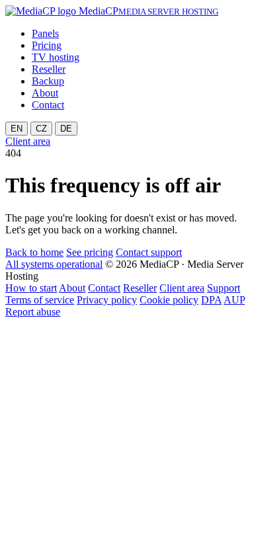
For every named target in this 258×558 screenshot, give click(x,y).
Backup (48, 81)
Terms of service (39, 299)
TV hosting (55, 57)
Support (223, 288)
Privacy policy (107, 299)
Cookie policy (169, 299)
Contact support (149, 252)
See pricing (89, 252)
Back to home (34, 252)
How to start (31, 288)
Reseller (48, 69)
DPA (211, 299)
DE (66, 129)
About (45, 93)
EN (16, 129)
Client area (27, 141)
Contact (48, 104)
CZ (41, 129)
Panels (45, 33)
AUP (234, 299)
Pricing (47, 45)
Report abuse (32, 311)
